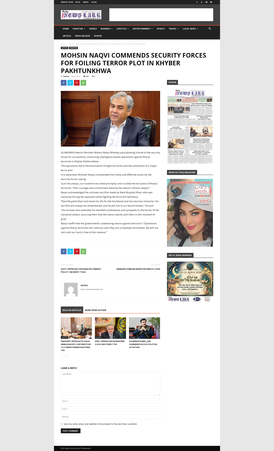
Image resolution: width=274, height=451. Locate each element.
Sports (161, 28)
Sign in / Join (67, 2)
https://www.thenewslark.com (92, 289)
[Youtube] (211, 2)
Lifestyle (121, 28)
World (93, 28)
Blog (77, 2)
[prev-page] (62, 356)
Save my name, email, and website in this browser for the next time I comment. (100, 424)
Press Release (82, 35)
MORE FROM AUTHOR (95, 310)
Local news (189, 28)
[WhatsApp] (83, 83)
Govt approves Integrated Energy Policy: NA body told (81, 270)
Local (94, 2)
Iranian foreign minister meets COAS (138, 268)
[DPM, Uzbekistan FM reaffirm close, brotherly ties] (110, 328)
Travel (172, 28)
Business (105, 28)
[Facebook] (197, 2)
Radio (85, 2)
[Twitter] (202, 2)
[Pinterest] (77, 83)
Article (67, 35)
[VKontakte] (206, 2)
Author (66, 76)
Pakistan (78, 28)
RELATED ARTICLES (72, 310)
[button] (209, 29)
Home (66, 28)
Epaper (98, 35)
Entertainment (141, 28)
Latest (70, 44)
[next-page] (67, 356)
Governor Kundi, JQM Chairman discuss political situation (143, 344)
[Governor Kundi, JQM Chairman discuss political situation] (144, 328)
